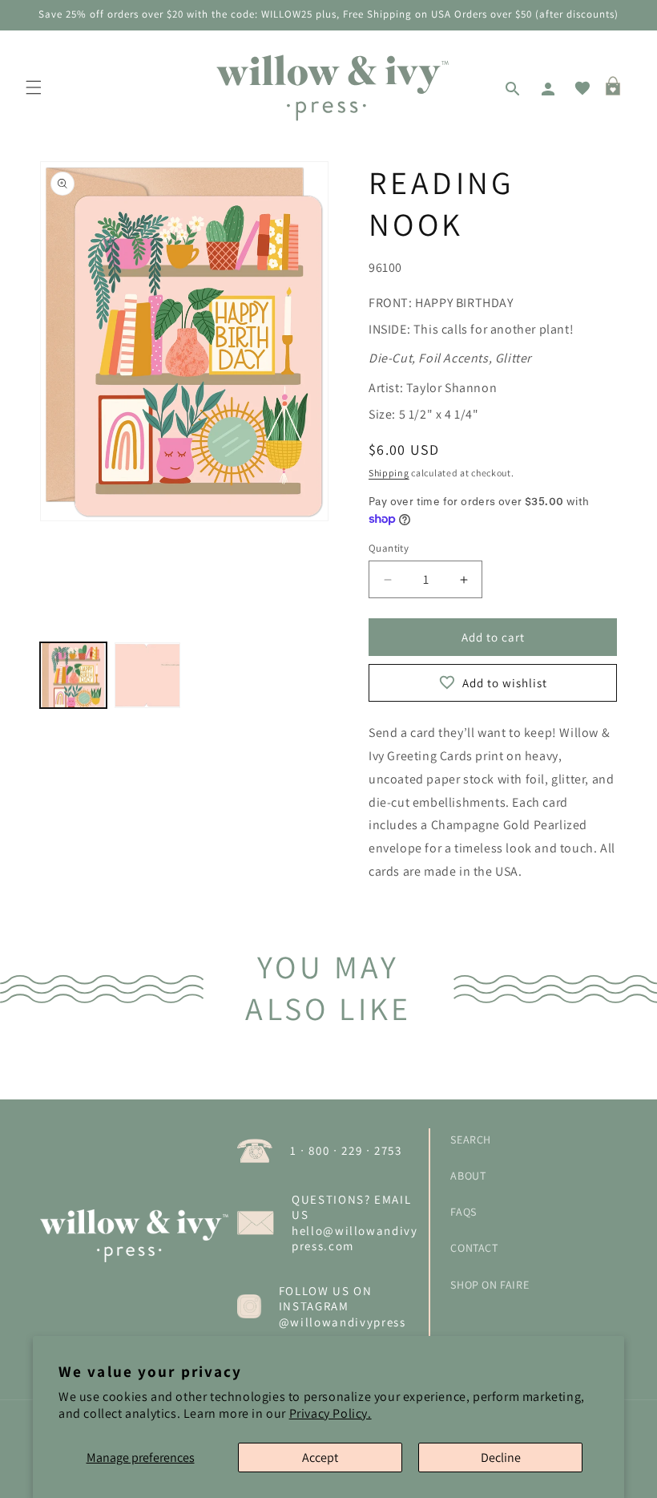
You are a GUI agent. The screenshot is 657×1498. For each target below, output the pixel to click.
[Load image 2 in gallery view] (148, 675)
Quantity (389, 548)
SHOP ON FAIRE (489, 1284)
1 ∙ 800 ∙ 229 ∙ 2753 (346, 1150)
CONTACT (474, 1248)
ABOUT (468, 1175)
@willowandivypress (342, 1322)
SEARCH (470, 1139)
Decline (501, 1457)
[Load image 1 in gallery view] (73, 675)
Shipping (389, 473)
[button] (33, 87)
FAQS (463, 1211)
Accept (320, 1457)
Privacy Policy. (330, 1413)
